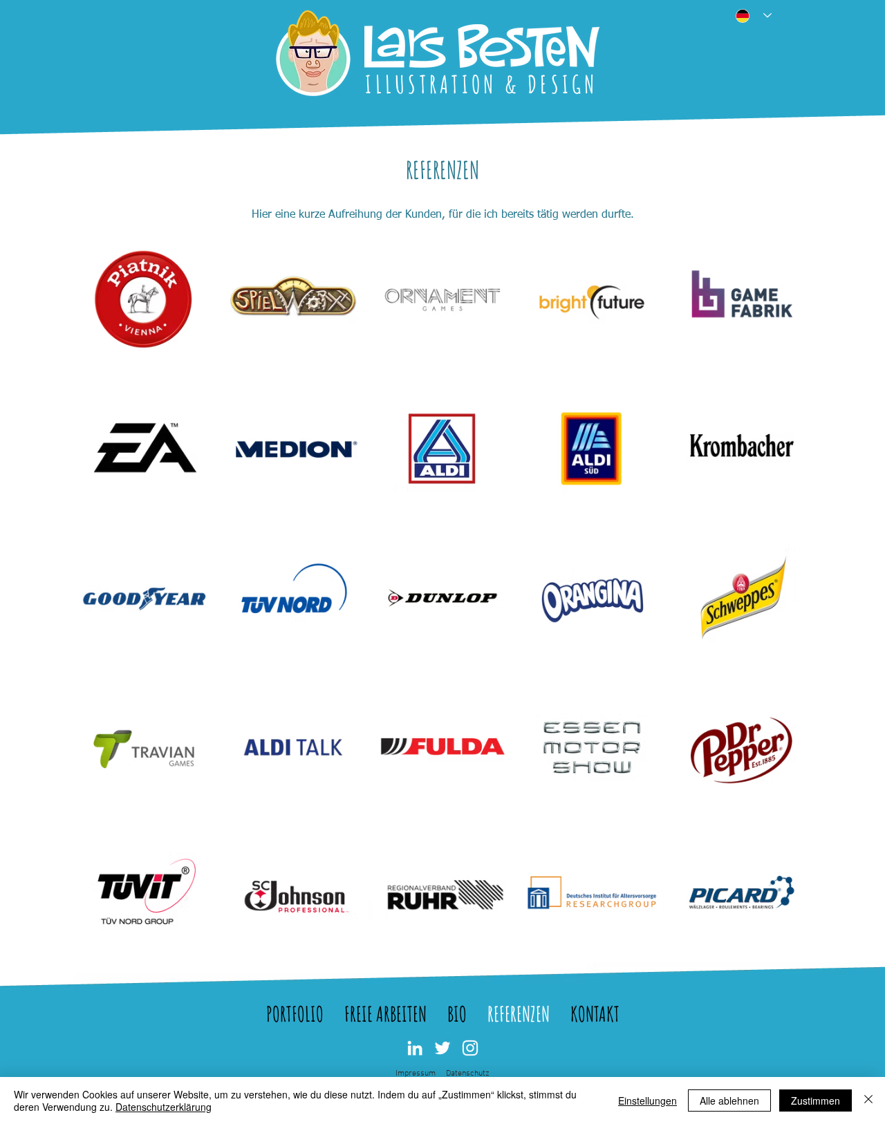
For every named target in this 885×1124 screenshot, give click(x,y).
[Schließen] (868, 1100)
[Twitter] (442, 1048)
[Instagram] (470, 1048)
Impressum (415, 1073)
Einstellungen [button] (647, 1100)
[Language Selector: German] (749, 15)
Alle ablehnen (729, 1100)
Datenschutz (468, 1073)
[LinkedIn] (414, 1048)
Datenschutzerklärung (163, 1107)
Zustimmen (815, 1100)
